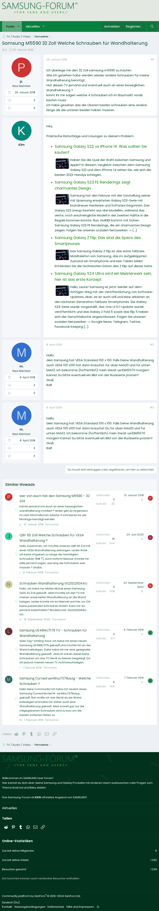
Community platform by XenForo (41, 896)
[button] (18, 26)
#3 (152, 407)
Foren (10, 26)
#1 (152, 59)
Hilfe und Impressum (80, 907)
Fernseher (52, 524)
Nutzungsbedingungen (29, 907)
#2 (152, 345)
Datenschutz (55, 907)
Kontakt (7, 907)
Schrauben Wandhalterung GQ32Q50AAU (53, 583)
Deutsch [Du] (11, 902)
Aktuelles (33, 26)
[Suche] (152, 26)
